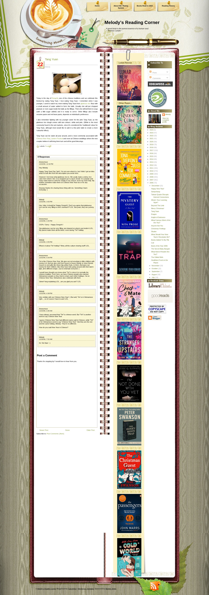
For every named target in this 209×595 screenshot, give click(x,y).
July (153, 277)
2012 (152, 165)
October (155, 268)
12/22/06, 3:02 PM (45, 201)
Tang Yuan (51, 59)
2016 (152, 153)
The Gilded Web (157, 257)
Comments (156, 78)
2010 (152, 171)
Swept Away (155, 192)
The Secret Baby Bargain (160, 249)
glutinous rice (85, 103)
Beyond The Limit (157, 205)
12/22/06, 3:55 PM (45, 242)
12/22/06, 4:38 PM (45, 293)
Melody (41, 199)
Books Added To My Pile (160, 240)
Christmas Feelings (158, 229)
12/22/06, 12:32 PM (46, 164)
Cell (152, 243)
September (156, 271)
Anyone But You (157, 226)
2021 (152, 138)
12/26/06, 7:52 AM (45, 339)
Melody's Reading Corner (132, 22)
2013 (152, 162)
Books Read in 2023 (145, 6)
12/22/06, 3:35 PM (45, 221)
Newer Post (43, 430)
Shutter (154, 231)
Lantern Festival (57, 138)
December (156, 186)
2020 (152, 142)
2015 (152, 156)
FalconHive (72, 589)
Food (47, 146)
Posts (154, 73)
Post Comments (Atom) (55, 434)
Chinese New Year (43, 138)
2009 (152, 174)
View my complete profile (165, 120)
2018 (152, 147)
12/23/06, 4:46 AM (45, 311)
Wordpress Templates (86, 589)
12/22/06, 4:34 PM (45, 257)
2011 (152, 168)
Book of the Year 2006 (159, 246)
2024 (152, 130)
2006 (152, 183)
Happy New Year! (157, 189)
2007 (152, 180)
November (156, 266)
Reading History (168, 6)
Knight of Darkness (158, 217)
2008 (152, 177)
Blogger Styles (111, 589)
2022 (152, 136)
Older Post (91, 430)
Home (97, 6)
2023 (152, 133)
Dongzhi (55, 98)
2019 (152, 144)
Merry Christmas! (157, 208)
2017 (152, 150)
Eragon (154, 214)
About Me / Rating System (121, 7)
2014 (152, 159)
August (154, 274)
